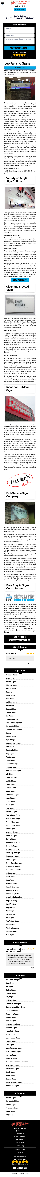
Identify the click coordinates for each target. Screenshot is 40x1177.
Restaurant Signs (12, 1069)
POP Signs (10, 805)
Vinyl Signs (10, 1115)
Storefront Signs (12, 849)
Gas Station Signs (13, 1024)
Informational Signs (13, 771)
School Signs (11, 1079)
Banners (9, 692)
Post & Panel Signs (13, 815)
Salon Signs (10, 1075)
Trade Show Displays (14, 863)
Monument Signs (12, 795)
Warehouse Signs (12, 1086)
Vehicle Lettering (12, 890)
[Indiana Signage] (20, 1124)
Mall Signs (10, 1045)
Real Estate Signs (12, 1065)
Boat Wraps (10, 699)
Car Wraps (10, 716)
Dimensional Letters (13, 743)
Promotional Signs (13, 825)
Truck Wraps (10, 877)
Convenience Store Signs (15, 1007)
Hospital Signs (11, 1028)
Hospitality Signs (12, 1031)
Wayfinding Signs (12, 921)
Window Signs (11, 931)
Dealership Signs (12, 1014)
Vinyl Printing (11, 904)
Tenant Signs (11, 860)
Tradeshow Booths (13, 866)
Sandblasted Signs (13, 842)
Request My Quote (19, 48)
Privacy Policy (20, 1146)
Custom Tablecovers (14, 730)
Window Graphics (12, 928)
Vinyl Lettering (11, 901)
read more (12, 658)
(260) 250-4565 (20, 6)
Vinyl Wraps (10, 907)
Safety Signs (11, 839)
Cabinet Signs (11, 709)
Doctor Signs (11, 1021)
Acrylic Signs (11, 682)
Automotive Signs (13, 980)
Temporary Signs (12, 856)
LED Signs (9, 774)
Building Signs (11, 702)
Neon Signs (10, 798)
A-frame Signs (11, 675)
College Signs (11, 1000)
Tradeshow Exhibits (13, 870)
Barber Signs (11, 990)
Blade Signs (10, 695)
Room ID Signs (11, 836)
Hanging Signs (11, 767)
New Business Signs (13, 1051)
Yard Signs (10, 935)
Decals (8, 733)
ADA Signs (10, 678)
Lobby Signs (10, 784)
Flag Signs (10, 753)
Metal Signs (10, 791)
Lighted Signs (11, 781)
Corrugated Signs (12, 726)
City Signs (10, 997)
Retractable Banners (13, 832)
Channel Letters (12, 719)
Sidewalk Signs (12, 846)
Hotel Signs (10, 1034)
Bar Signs (9, 987)
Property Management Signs (17, 1062)
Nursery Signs (11, 1055)
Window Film (11, 925)
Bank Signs (10, 983)
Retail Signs (10, 1072)
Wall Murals (10, 914)
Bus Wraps (10, 706)
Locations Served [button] (19, 1156)
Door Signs (10, 747)
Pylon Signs (10, 829)
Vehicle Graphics (12, 887)
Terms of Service (20, 1149)
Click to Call (20, 9)
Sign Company (20, 1142)
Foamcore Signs (12, 764)
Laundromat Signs (13, 1038)
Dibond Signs (11, 736)
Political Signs (11, 1058)
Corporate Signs (12, 1010)
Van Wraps (10, 880)
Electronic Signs (12, 750)
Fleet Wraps (10, 757)
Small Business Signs (14, 1082)
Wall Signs (10, 918)
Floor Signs (10, 760)
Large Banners (11, 777)
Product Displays (12, 822)
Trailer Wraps (11, 873)
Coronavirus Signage (14, 723)
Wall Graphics (11, 911)
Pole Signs (10, 808)
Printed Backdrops (13, 818)
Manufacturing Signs (14, 1048)
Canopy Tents (11, 712)
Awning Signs (11, 689)
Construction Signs (13, 1004)
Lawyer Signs (11, 1041)
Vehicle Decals (11, 884)
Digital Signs (11, 740)
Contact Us (20, 1152)
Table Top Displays (13, 853)
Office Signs (10, 801)
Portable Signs (11, 812)
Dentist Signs (11, 1017)
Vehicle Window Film (14, 897)
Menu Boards (11, 788)
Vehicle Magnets (12, 894)
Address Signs (11, 685)
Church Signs (11, 993)
